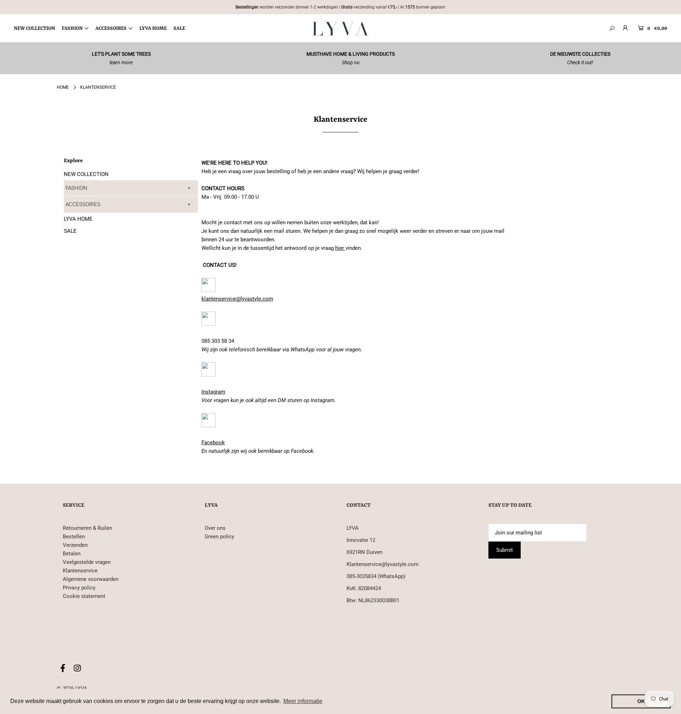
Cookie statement (84, 596)
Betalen (72, 553)
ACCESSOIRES (83, 204)
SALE (70, 231)
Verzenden (75, 545)
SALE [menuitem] (179, 28)
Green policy (219, 536)
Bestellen (74, 536)
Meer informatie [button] (302, 701)
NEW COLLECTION (86, 174)
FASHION (76, 188)
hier (340, 248)
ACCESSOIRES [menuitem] (111, 28)
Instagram (213, 392)
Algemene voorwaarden (90, 579)
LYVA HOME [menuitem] (153, 28)
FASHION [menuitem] (72, 28)
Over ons (215, 528)
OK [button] (641, 701)
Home (63, 87)
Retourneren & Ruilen (87, 528)
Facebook (213, 442)
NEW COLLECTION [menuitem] (34, 28)
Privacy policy (79, 587)
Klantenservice (80, 570)
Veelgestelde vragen (87, 562)
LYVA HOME (78, 219)
